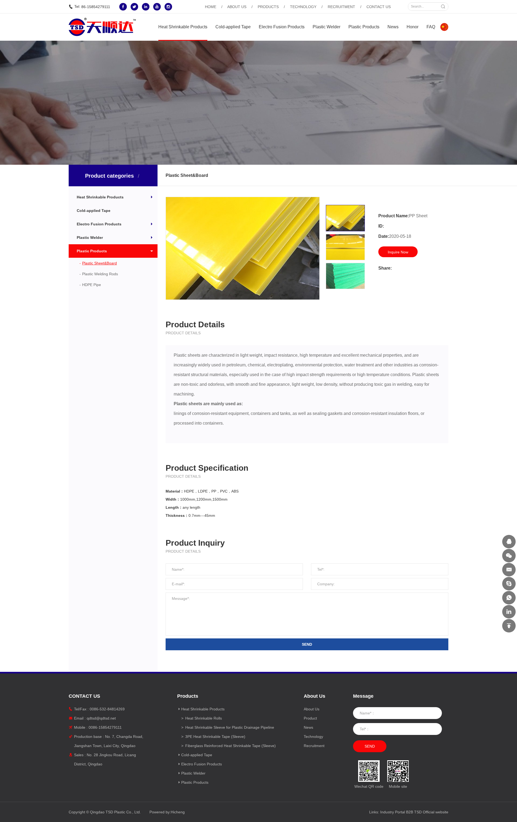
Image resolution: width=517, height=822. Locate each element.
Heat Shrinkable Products (182, 27)
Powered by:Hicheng (167, 812)
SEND (307, 644)
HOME (210, 7)
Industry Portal (392, 812)
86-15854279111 (95, 7)
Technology (313, 736)
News (393, 27)
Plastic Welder (326, 27)
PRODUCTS (268, 7)
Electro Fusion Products (282, 27)
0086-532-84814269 (107, 709)
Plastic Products (363, 27)
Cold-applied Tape (233, 27)
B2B (409, 812)
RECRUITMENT (341, 7)
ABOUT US (236, 7)
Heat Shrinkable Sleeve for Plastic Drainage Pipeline (229, 727)
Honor (412, 27)
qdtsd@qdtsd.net (101, 718)
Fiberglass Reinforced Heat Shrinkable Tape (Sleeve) (230, 746)
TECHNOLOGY (303, 7)
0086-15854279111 (105, 727)
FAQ (431, 27)
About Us (311, 709)
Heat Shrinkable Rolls (203, 718)
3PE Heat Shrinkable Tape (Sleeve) (215, 736)
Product (310, 718)
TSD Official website (431, 812)
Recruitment (314, 746)
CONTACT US (378, 7)
